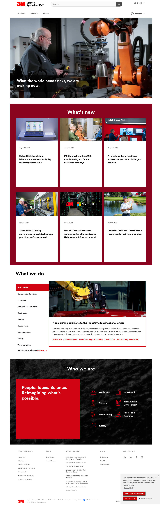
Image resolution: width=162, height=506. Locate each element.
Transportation (24, 345)
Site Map (103, 461)
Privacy (34, 500)
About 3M (21, 457)
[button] (146, 498)
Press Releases (51, 461)
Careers (103, 403)
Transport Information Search (76, 463)
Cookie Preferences (93, 500)
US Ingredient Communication (76, 487)
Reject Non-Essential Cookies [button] (134, 493)
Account (138, 14)
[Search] (119, 4)
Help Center (104, 457)
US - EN (136, 3)
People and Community (26, 475)
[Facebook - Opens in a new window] (136, 457)
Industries (34, 14)
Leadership (104, 392)
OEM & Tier (110, 340)
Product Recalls (71, 490)
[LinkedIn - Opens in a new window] (125, 457)
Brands (46, 14)
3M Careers (22, 461)
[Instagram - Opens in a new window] (142, 457)
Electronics (22, 313)
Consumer (22, 300)
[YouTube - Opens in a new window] (130, 457)
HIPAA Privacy (42, 500)
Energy (21, 320)
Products (21, 14)
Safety (20, 339)
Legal (28, 500)
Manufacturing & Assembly (91, 340)
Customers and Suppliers (26, 468)
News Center (50, 457)
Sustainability (105, 415)
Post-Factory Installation (127, 340)
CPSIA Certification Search (75, 466)
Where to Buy (104, 464)
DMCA (50, 500)
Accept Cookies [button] (130, 498)
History (102, 426)
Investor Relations (24, 464)
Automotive (23, 287)
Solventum (42, 350)
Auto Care (57, 340)
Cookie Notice (129, 488)
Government (23, 326)
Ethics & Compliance (25, 479)
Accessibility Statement (61, 500)
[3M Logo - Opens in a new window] (30, 4)
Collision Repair (70, 340)
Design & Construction (27, 307)
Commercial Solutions (27, 294)
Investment (129, 392)
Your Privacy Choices (75, 500)
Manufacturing (24, 332)
